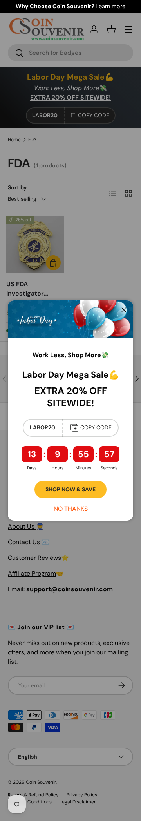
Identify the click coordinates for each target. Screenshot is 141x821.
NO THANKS (71, 509)
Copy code (96, 427)
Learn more (110, 6)
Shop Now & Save (70, 489)
